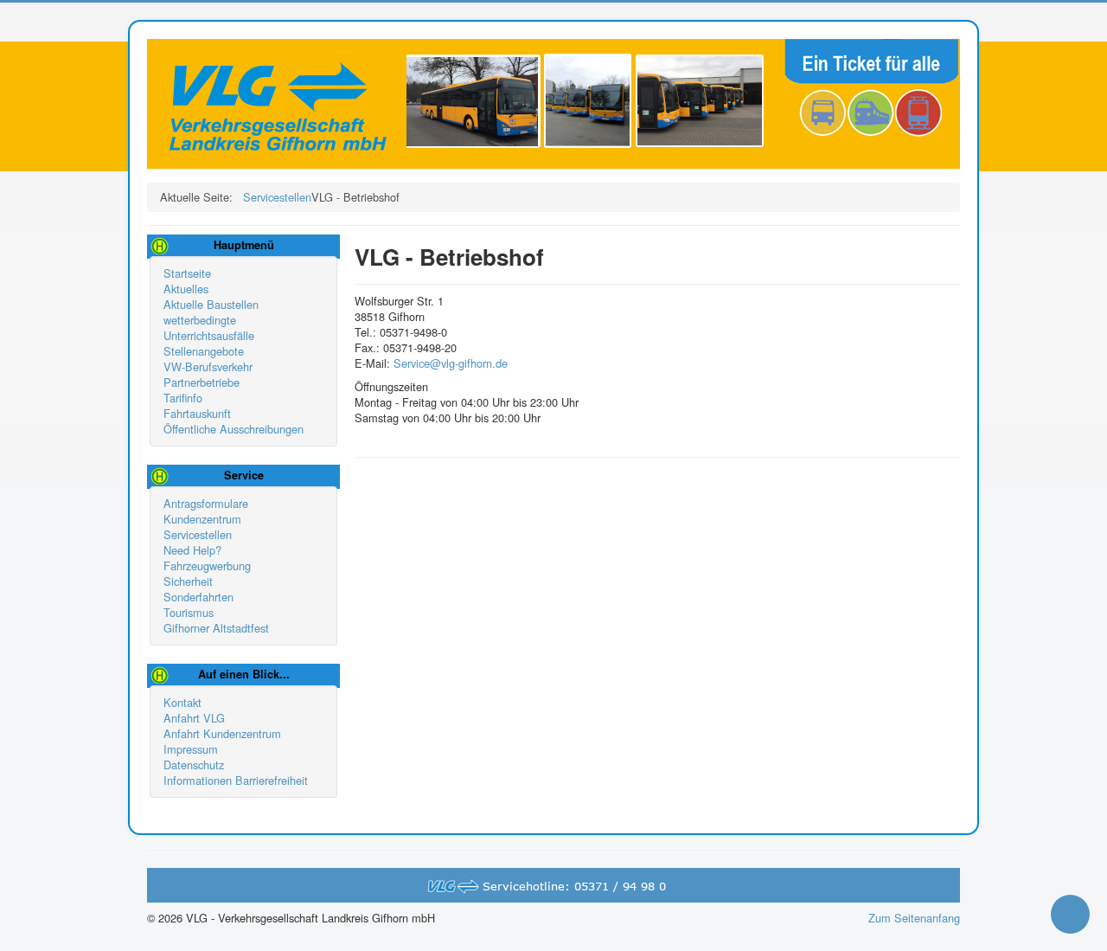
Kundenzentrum (202, 519)
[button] (1070, 914)
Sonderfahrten (198, 597)
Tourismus (188, 612)
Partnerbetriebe (201, 382)
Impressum (190, 749)
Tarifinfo (182, 398)
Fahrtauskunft (197, 413)
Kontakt (182, 702)
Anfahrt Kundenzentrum (222, 734)
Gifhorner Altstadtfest (216, 628)
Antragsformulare (205, 503)
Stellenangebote (203, 351)
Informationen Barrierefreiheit (235, 780)
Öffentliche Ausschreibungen (233, 429)
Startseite (187, 273)
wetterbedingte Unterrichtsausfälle (208, 328)
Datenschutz (193, 765)
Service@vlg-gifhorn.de (451, 363)
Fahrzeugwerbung (207, 566)
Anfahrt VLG (194, 718)
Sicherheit (188, 581)
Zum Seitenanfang (914, 917)
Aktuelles (185, 289)
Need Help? (192, 550)
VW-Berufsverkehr (208, 367)
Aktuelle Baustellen (211, 304)
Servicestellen (197, 535)
